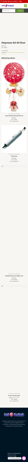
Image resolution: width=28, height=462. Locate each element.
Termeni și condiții (12, 456)
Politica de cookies (12, 455)
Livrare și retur (11, 458)
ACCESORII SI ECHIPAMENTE (12, 52)
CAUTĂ (20, 10)
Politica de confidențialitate (14, 453)
